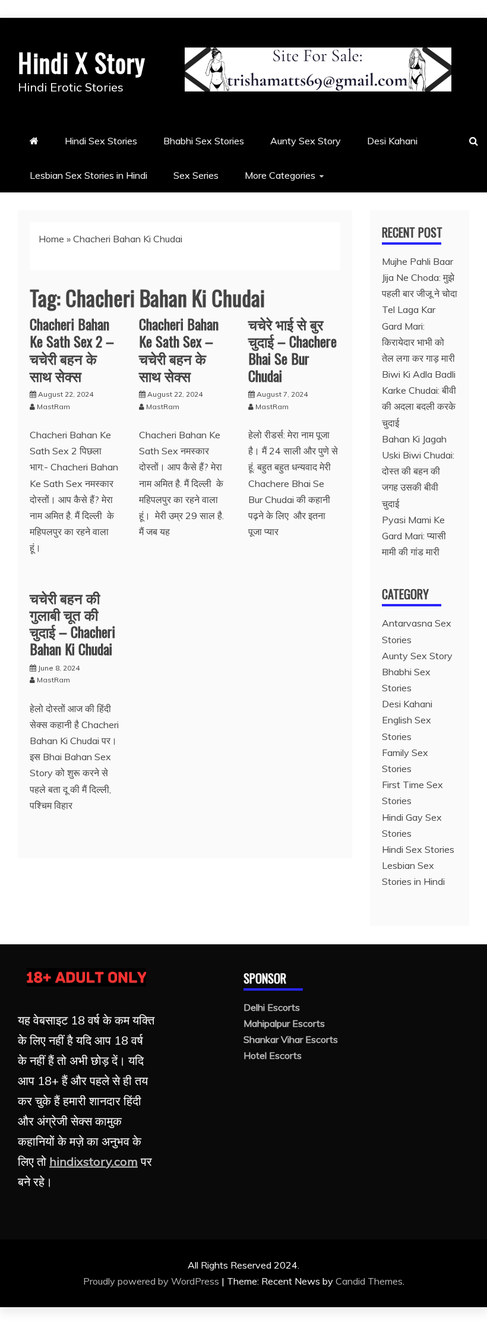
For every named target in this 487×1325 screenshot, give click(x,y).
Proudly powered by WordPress (152, 1281)
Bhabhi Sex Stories (203, 141)
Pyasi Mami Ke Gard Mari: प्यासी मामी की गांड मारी (414, 536)
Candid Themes (369, 1281)
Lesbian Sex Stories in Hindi (88, 175)
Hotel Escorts (273, 1055)
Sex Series (196, 175)
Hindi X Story (82, 62)
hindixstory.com (93, 1161)
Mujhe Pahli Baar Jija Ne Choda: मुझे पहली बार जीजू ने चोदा (419, 277)
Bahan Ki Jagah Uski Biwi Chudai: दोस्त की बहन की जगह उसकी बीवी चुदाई (418, 471)
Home (51, 239)
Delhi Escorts (272, 1007)
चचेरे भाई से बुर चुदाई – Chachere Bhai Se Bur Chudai (292, 349)
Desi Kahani (392, 141)
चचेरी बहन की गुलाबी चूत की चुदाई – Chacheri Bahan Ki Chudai (72, 623)
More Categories (280, 175)
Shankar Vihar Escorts (291, 1039)
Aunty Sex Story (305, 141)
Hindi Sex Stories (101, 141)
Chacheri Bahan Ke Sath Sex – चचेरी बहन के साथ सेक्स (179, 349)
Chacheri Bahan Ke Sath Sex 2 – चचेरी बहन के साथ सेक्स (72, 349)
